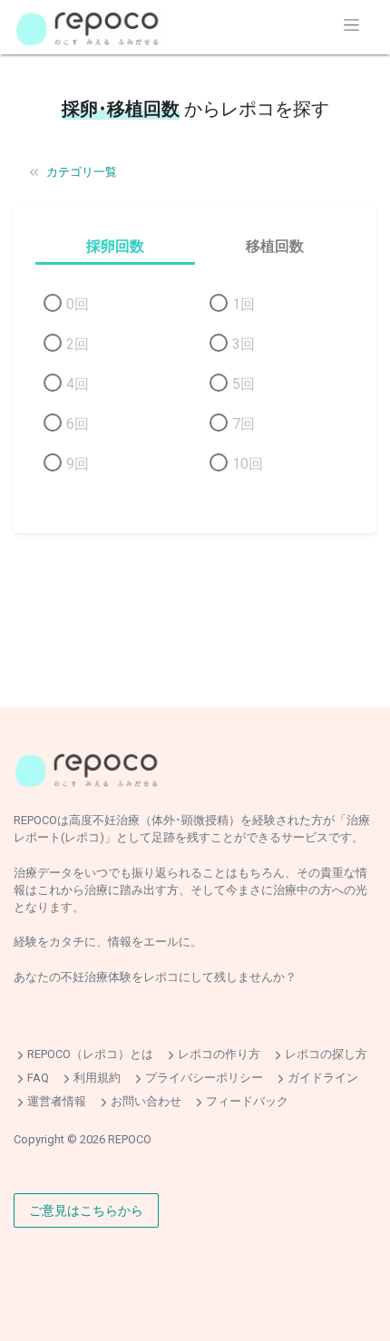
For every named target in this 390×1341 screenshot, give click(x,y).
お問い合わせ (146, 1101)
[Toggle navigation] (351, 25)
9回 (77, 463)
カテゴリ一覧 (81, 172)
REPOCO (129, 1139)
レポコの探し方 (326, 1055)
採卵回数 (115, 246)
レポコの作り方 (219, 1055)
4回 (77, 384)
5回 (243, 384)
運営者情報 (56, 1101)
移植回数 (275, 246)
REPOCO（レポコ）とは (90, 1055)
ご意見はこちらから (86, 1209)
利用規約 (97, 1077)
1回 (243, 304)
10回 (247, 463)
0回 (77, 304)
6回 (77, 423)
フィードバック (247, 1101)
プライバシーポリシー (204, 1077)
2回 (77, 344)
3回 (243, 344)
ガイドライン (323, 1077)
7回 (243, 423)
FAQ (38, 1077)
